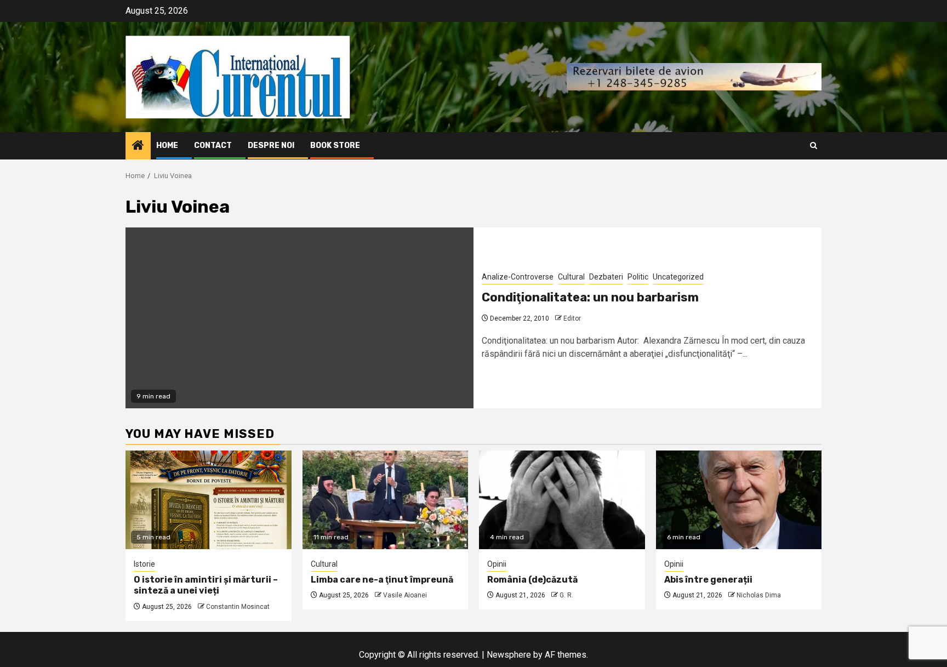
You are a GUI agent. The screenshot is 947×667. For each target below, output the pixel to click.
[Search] (813, 145)
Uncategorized (678, 276)
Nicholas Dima (759, 595)
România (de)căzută (532, 579)
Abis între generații (708, 579)
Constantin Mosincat (238, 607)
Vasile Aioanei (405, 595)
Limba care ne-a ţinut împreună (382, 579)
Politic (637, 276)
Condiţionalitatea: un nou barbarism (590, 297)
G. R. (566, 595)
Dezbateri (606, 276)
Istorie (144, 564)
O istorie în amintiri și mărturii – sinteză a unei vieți (206, 585)
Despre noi (271, 145)
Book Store (335, 145)
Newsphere (509, 654)
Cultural (571, 276)
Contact (213, 145)
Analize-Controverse (518, 276)
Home (167, 145)
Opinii (496, 564)
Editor (572, 318)
